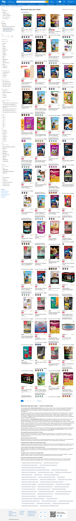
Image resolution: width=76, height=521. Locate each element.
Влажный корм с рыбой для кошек (51, 474)
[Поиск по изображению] (44, 2)
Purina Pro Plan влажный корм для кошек (48, 465)
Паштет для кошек (38, 474)
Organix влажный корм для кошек (29, 496)
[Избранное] (64, 1)
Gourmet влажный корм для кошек (66, 500)
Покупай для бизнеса (31, 4)
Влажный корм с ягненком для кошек (63, 472)
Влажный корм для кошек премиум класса (30, 500)
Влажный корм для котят (52, 498)
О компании (22, 511)
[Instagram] (44, 512)
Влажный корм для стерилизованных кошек (49, 505)
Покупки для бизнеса (5, 194)
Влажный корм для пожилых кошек (29, 491)
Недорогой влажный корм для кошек (46, 491)
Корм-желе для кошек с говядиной (29, 484)
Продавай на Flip (21, 4)
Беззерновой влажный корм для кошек (30, 505)
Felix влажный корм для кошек (28, 503)
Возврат (10, 514)
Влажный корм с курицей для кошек (46, 484)
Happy (5, 67)
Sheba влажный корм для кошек (28, 493)
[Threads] (44, 516)
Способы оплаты (4, 192)
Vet (5, 156)
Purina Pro (6, 62)
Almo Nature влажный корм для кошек (30, 465)
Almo (6, 59)
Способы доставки (5, 191)
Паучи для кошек (60, 477)
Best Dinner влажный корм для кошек (59, 469)
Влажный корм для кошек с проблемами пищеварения (33, 498)
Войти (51, 1)
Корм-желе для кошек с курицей (28, 486)
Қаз (57, 1)
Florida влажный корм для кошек (59, 489)
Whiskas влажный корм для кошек (62, 493)
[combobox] (31, 2)
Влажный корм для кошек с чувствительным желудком (51, 481)
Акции (68, 4)
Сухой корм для (8, 28)
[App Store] (61, 515)
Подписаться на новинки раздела (68, 9)
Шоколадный (9, 171)
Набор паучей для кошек (27, 474)
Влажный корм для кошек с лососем (45, 472)
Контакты (3, 197)
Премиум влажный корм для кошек (45, 486)
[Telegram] (40, 512)
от (1, 36)
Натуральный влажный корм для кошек (61, 503)
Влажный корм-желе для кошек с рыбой (47, 477)
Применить (12, 36)
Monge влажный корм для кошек (43, 503)
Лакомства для (8, 31)
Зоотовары (3, 6)
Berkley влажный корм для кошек (45, 496)
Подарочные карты (50, 4)
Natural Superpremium (9, 146)
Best (5, 49)
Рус (60, 1)
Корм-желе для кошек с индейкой (63, 484)
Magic (5, 172)
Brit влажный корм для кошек (44, 489)
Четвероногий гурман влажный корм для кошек (32, 462)
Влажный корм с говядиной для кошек (30, 479)
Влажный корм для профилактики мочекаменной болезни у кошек (35, 469)
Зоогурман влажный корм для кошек (45, 493)
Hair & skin (6, 154)
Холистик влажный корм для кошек (49, 500)
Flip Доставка (4, 195)
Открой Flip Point (41, 4)
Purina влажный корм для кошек (28, 489)
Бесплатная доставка (60, 4)
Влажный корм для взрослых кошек (63, 491)
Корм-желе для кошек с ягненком (65, 479)
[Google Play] (58, 515)
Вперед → (39, 400)
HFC (5, 159)
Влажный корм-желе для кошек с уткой (30, 481)
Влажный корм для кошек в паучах (29, 477)
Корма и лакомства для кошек (16, 6)
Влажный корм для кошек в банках (51, 462)
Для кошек (8, 6)
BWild (5, 153)
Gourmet (6, 161)
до (6, 36)
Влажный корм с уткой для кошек (29, 472)
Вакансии (22, 514)
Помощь (10, 511)
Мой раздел (52, 2)
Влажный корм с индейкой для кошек (48, 479)
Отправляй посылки (12, 4)
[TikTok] (40, 516)
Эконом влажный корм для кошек (62, 486)
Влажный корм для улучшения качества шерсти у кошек (33, 467)
